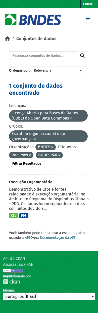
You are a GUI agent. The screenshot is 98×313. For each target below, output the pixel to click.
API (27, 238)
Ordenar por (19, 70)
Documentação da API (57, 238)
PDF (23, 215)
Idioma (8, 290)
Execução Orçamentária (31, 182)
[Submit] (82, 55)
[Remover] (71, 118)
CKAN (11, 281)
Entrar (87, 4)
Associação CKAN (18, 264)
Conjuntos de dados (36, 38)
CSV (13, 215)
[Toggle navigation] (88, 18)
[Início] (7, 38)
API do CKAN (14, 258)
